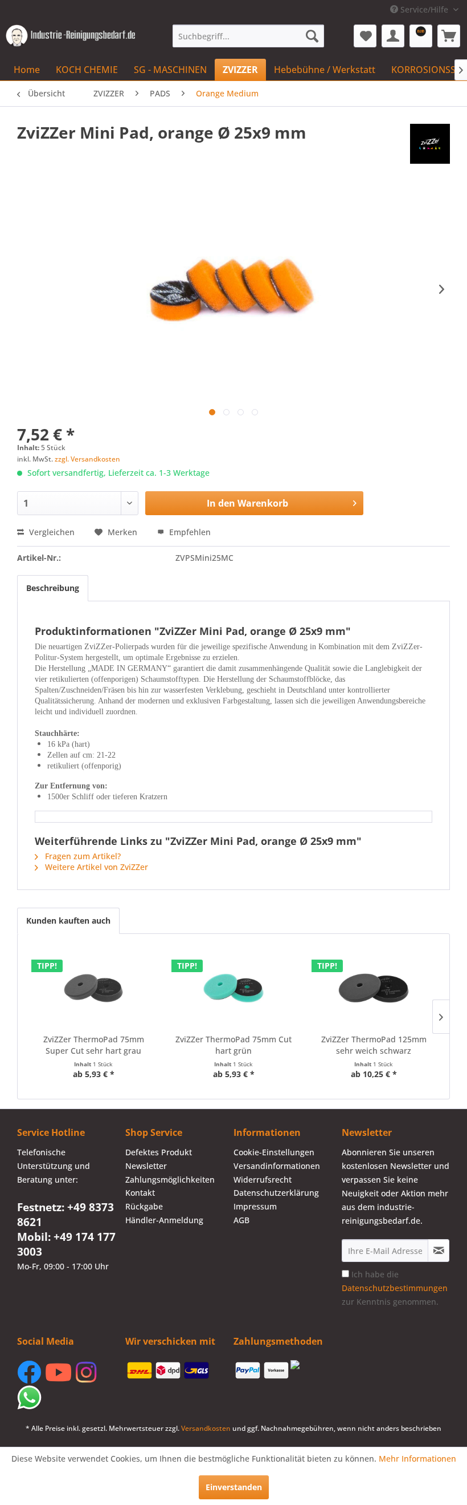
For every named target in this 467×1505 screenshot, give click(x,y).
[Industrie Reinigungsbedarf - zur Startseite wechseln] (70, 39)
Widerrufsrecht (262, 1179)
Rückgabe (144, 1206)
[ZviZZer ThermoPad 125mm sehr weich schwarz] (373, 988)
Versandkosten (206, 1428)
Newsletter (146, 1165)
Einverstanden (234, 1487)
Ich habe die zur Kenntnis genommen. (395, 1288)
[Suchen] (312, 36)
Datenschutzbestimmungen (395, 1288)
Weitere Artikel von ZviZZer (95, 866)
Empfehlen (189, 532)
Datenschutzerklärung (276, 1192)
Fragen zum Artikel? (82, 856)
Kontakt (140, 1192)
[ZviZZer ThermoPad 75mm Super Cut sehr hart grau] (93, 988)
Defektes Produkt (158, 1152)
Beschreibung (52, 587)
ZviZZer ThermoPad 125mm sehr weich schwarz (374, 1045)
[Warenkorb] (448, 36)
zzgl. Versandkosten (87, 459)
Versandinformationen (276, 1165)
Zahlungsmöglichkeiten (170, 1179)
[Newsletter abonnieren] (438, 1250)
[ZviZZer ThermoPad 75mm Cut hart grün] (233, 988)
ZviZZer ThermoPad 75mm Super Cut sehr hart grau (93, 1045)
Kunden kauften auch (68, 920)
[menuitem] (249, 36)
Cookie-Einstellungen (273, 1152)
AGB (241, 1220)
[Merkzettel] (365, 36)
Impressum (255, 1206)
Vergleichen (51, 532)
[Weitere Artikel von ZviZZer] (430, 144)
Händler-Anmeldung (164, 1220)
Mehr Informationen (417, 1458)
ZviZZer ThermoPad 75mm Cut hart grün (233, 1045)
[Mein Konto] (393, 36)
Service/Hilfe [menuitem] (424, 9)
